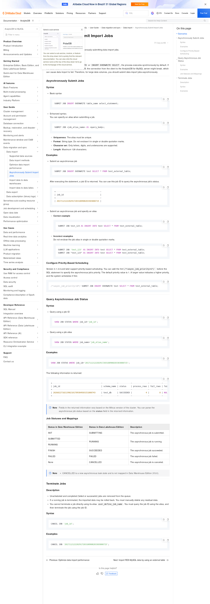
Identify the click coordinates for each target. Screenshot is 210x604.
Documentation (10, 20)
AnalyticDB (25, 20)
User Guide (94, 27)
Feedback (112, 573)
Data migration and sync (111, 27)
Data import (127, 27)
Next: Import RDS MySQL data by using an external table (139, 560)
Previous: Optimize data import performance (69, 560)
